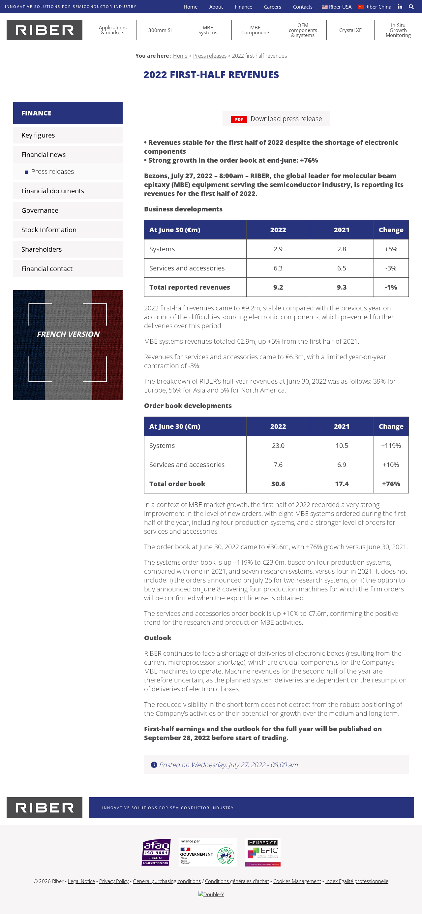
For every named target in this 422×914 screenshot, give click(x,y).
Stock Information (48, 229)
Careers (272, 6)
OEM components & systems (303, 30)
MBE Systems (207, 30)
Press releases (209, 55)
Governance (39, 210)
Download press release (286, 118)
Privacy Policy (114, 881)
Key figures (38, 135)
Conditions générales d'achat (237, 881)
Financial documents (52, 190)
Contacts (303, 6)
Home (190, 6)
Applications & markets (113, 30)
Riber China (378, 6)
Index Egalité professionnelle (356, 881)
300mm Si (160, 30)
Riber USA (340, 6)
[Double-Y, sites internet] (211, 894)
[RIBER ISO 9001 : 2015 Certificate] (156, 853)
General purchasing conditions (167, 881)
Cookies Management (297, 881)
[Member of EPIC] (263, 853)
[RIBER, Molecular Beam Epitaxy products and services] (44, 30)
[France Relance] (208, 853)
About (216, 6)
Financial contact (47, 268)
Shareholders (41, 249)
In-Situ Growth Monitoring (398, 30)
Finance (243, 6)
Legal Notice (81, 881)
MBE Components (255, 30)
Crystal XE (350, 30)
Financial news (43, 154)
